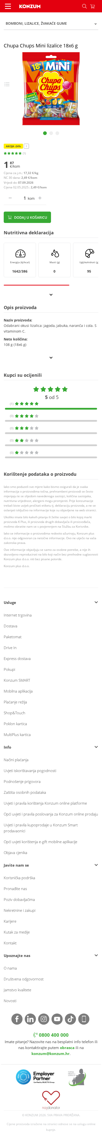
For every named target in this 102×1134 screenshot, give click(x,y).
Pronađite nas (15, 888)
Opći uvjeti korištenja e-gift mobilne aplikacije (40, 841)
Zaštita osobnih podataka (25, 792)
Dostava (10, 625)
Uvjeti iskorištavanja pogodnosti (30, 770)
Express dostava (17, 658)
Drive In (10, 647)
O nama (10, 968)
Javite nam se (16, 865)
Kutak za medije (17, 932)
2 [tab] (51, 133)
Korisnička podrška (19, 877)
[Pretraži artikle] (84, 6)
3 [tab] (57, 133)
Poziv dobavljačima (19, 899)
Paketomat (13, 636)
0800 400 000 (53, 1035)
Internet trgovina (18, 615)
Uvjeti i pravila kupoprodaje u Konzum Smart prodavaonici (41, 827)
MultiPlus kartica (17, 734)
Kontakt (10, 942)
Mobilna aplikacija (18, 691)
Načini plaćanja (16, 759)
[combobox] (51, 23)
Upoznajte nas (17, 955)
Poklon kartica (15, 723)
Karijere (10, 921)
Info (7, 747)
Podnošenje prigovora (22, 781)
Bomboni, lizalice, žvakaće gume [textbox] (36, 23)
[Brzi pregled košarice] (96, 6)
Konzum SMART (17, 680)
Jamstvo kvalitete (17, 989)
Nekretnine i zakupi (19, 910)
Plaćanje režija (15, 701)
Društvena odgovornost (24, 978)
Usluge (10, 602)
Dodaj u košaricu (30, 217)
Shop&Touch (14, 712)
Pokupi (9, 669)
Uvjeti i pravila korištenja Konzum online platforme (45, 803)
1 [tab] (45, 133)
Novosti (10, 1000)
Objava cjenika (15, 852)
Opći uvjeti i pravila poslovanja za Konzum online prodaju (51, 814)
